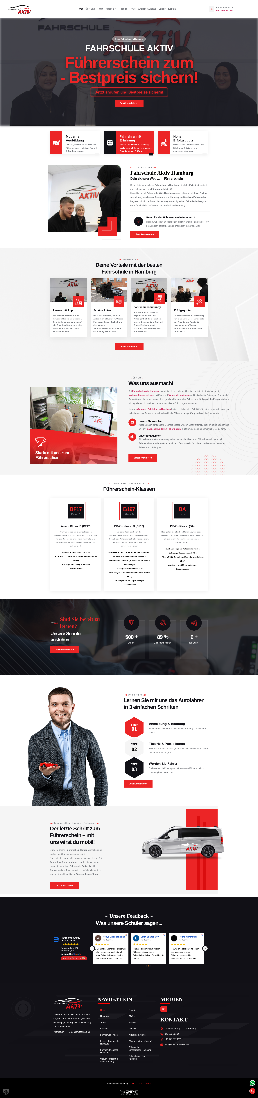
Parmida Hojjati (110, 937)
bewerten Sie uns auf (72, 958)
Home (80, 9)
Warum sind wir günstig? (140, 1041)
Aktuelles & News (147, 9)
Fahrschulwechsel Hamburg (109, 1051)
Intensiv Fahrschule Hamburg (109, 1042)
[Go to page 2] (150, 965)
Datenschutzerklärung (79, 1032)
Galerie (162, 9)
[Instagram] (163, 1009)
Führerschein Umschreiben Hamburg (140, 1048)
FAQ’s (133, 9)
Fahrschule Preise (109, 1035)
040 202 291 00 (224, 10)
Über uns (90, 9)
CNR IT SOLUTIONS (141, 1084)
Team (100, 9)
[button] (6, 1092)
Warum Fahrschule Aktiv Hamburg (109, 1060)
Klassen (109, 9)
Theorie (123, 9)
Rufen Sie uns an (224, 7)
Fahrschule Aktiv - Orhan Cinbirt (71, 939)
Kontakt (172, 9)
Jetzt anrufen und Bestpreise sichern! (129, 92)
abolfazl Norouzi (187, 937)
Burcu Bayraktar (149, 937)
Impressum (58, 1032)
